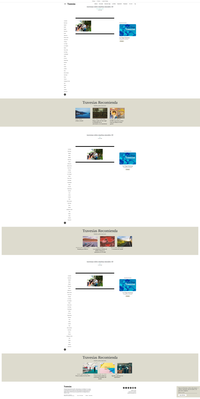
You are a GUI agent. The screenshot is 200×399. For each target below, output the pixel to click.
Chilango (93, 1)
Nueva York (118, 119)
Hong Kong (66, 60)
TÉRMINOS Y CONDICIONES (88, 395)
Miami (65, 47)
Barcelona (69, 151)
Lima (65, 64)
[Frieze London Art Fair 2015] (82, 368)
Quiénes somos (133, 390)
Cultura (94, 119)
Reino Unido (86, 374)
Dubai (65, 56)
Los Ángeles (66, 45)
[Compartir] (65, 94)
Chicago (65, 41)
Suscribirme (182, 395)
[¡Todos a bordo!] (82, 113)
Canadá (119, 247)
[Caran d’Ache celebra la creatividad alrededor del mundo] (100, 368)
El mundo (101, 3)
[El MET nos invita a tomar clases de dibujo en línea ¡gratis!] (117, 113)
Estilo (105, 374)
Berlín (65, 27)
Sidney (65, 85)
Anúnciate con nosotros (132, 391)
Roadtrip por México (82, 249)
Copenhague (66, 54)
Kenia (65, 33)
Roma (69, 205)
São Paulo (69, 203)
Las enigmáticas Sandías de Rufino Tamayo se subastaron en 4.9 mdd (100, 250)
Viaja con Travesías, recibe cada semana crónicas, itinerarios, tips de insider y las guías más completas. (187, 389)
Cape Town (66, 39)
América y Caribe (114, 247)
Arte (102, 374)
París (65, 70)
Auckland (65, 20)
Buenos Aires (66, 37)
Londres (65, 68)
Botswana (65, 31)
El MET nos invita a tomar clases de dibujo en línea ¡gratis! (116, 122)
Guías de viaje (107, 3)
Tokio (65, 87)
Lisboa (65, 66)
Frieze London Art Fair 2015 (83, 375)
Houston (65, 62)
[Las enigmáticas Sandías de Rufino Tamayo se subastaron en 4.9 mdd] (100, 241)
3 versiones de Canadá (117, 249)
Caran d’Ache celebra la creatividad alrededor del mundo (100, 377)
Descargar (121, 41)
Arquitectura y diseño (97, 374)
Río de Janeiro (66, 72)
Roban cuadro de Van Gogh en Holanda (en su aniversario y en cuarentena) (100, 122)
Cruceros (76, 119)
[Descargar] (127, 30)
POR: (100, 137)
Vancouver (65, 91)
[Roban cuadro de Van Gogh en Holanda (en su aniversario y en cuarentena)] (100, 113)
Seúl (64, 83)
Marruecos (65, 35)
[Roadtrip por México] (82, 241)
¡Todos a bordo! (79, 120)
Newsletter (130, 3)
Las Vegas (65, 43)
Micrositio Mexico (86, 247)
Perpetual (125, 3)
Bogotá (65, 29)
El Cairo (65, 58)
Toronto (65, 89)
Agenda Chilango (105, 1)
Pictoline (98, 1)
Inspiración (119, 3)
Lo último (114, 3)
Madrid (69, 153)
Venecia (65, 79)
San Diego (65, 52)
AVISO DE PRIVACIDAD (80, 395)
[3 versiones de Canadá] (117, 241)
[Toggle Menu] (65, 4)
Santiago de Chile (67, 81)
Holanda (97, 119)
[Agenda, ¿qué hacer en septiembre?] (117, 368)
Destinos (80, 119)
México (96, 3)
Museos (104, 119)
